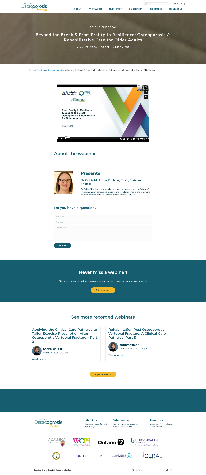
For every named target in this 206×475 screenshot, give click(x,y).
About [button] (77, 9)
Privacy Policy (137, 470)
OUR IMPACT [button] (115, 9)
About (89, 420)
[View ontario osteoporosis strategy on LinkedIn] (184, 4)
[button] (62, 245)
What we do (121, 420)
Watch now (37, 359)
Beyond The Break (37, 70)
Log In (175, 4)
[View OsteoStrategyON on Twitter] (181, 4)
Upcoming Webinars (56, 70)
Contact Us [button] (175, 9)
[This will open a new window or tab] (56, 442)
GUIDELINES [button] (135, 8)
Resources (156, 420)
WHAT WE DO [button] (95, 9)
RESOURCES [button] (156, 9)
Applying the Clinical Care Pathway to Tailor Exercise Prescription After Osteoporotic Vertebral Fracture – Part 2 (64, 336)
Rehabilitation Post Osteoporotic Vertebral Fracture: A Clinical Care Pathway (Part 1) (137, 334)
